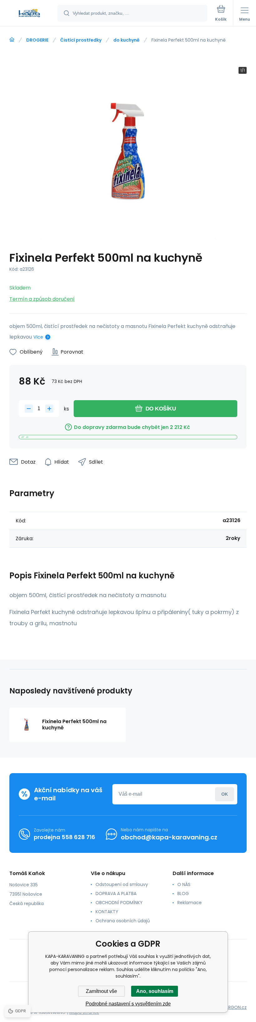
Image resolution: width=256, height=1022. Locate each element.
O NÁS (183, 884)
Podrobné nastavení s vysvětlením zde (128, 1003)
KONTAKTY (107, 912)
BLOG (183, 893)
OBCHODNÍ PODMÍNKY (119, 902)
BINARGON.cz (233, 1007)
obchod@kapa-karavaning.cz (169, 837)
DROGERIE (37, 40)
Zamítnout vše (101, 991)
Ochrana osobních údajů (123, 921)
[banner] (29, 14)
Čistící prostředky (80, 40)
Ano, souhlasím (154, 991)
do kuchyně (126, 40)
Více (38, 337)
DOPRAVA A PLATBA (116, 893)
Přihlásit (224, 794)
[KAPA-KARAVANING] (11, 39)
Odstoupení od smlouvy (122, 884)
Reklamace (189, 902)
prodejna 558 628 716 (64, 837)
